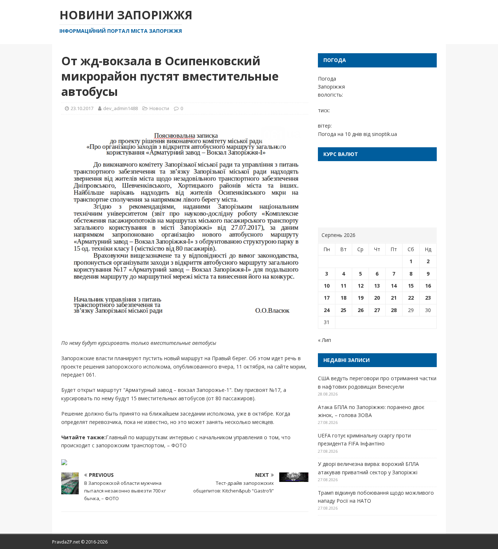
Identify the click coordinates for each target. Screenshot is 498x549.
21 (394, 297)
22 (411, 297)
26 (360, 310)
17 (327, 297)
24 (327, 310)
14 (394, 285)
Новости (159, 108)
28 (394, 310)
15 (411, 285)
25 (343, 310)
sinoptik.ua (384, 134)
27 (377, 310)
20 (377, 297)
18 (343, 297)
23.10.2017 (82, 108)
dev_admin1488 (120, 108)
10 (327, 285)
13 (377, 285)
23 (428, 297)
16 (428, 285)
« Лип (324, 339)
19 (360, 297)
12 (360, 285)
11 (343, 285)
